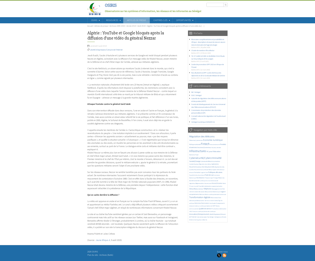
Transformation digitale (199, 197)
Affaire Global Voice (216, 197)
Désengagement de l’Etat (218, 189)
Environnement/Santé (212, 180)
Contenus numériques (200, 206)
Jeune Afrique (102, 240)
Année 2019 (131, 26)
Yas (206, 220)
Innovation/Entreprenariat (199, 214)
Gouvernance (207, 183)
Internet (191, 192)
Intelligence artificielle (220, 217)
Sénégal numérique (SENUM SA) (203, 122)
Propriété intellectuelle (204, 186)
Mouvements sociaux (195, 167)
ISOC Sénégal (196, 95)
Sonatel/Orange (194, 161)
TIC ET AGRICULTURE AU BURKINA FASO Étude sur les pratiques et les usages (208, 58)
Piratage (215, 178)
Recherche (192, 155)
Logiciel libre (204, 172)
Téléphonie (207, 189)
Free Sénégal (210, 217)
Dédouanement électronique (212, 192)
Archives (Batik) (106, 255)
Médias (210, 169)
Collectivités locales (199, 192)
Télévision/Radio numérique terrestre (209, 194)
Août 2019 (141, 26)
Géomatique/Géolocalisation (196, 200)
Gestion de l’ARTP (211, 206)
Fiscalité (191, 175)
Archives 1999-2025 (117, 26)
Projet (196, 155)
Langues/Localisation (216, 186)
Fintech (205, 144)
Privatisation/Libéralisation (219, 209)
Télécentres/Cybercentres (196, 140)
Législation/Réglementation (196, 183)
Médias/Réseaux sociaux (196, 189)
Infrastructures (197, 151)
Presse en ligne (209, 178)
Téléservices (221, 178)
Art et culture (197, 175)
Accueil (90, 26)
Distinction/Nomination (202, 203)
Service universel (209, 200)
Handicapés (212, 203)
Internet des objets (202, 217)
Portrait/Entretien (217, 183)
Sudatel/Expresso (194, 164)
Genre (202, 175)
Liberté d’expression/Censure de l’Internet (106, 49)
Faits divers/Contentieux (204, 147)
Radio (224, 183)
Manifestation (200, 178)
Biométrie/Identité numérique (197, 180)
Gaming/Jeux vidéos (199, 220)
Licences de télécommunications (210, 161)
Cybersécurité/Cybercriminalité (205, 158)
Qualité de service (205, 209)
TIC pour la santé (193, 186)
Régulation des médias (205, 164)
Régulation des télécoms (202, 136)
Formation (197, 172)
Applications (215, 164)
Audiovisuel (223, 194)
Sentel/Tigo (217, 200)
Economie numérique (213, 140)
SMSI (190, 211)
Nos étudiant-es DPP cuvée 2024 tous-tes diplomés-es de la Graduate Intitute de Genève (208, 75)
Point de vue (209, 175)
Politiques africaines (215, 172)
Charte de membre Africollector (202, 51)
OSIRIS (111, 5)
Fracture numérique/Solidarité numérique (203, 211)
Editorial (191, 220)
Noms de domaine (215, 144)
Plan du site (92, 255)
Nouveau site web (216, 147)
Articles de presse (136, 20)
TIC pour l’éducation (213, 151)
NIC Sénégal (195, 92)
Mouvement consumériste (201, 169)
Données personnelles (208, 167)
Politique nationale (195, 144)
